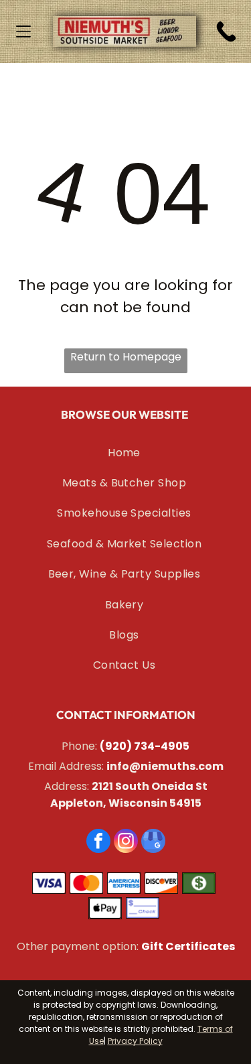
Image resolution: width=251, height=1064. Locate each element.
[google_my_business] (153, 842)
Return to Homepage (125, 356)
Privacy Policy (135, 1041)
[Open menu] (23, 31)
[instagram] (126, 842)
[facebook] (98, 842)
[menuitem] (124, 453)
